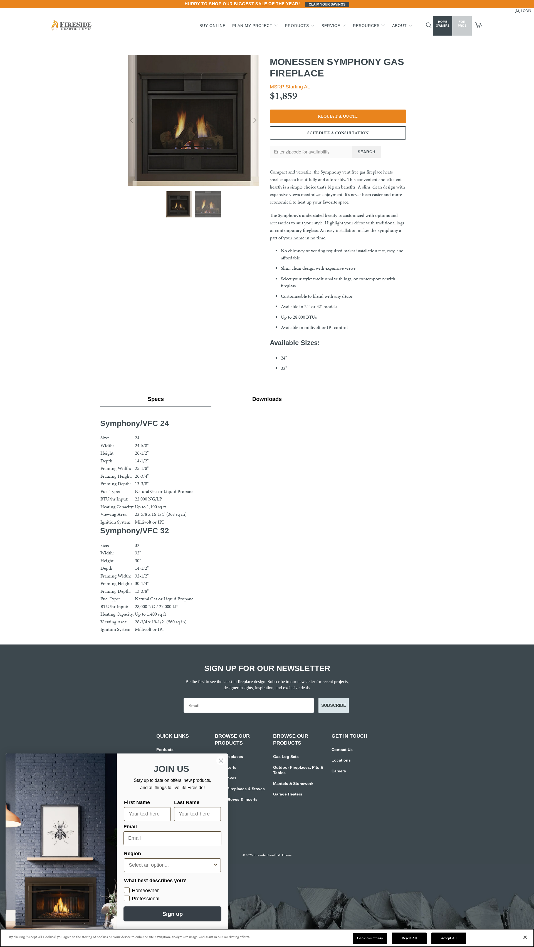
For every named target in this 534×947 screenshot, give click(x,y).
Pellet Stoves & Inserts (236, 799)
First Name (137, 802)
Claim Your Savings (327, 4)
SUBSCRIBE (333, 705)
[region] (267, 938)
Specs (156, 399)
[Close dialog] (221, 760)
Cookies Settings (370, 938)
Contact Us (342, 749)
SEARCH (366, 152)
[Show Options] (215, 865)
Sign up (172, 914)
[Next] (254, 120)
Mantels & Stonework (293, 783)
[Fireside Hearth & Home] (71, 26)
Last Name (186, 802)
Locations (341, 760)
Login (526, 11)
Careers (339, 771)
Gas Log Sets (286, 756)
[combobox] (171, 865)
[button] (255, 25)
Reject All (409, 938)
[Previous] (132, 120)
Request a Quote (338, 116)
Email (130, 826)
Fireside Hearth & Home (272, 855)
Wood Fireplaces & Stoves (240, 789)
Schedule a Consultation (338, 133)
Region (132, 853)
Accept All (449, 938)
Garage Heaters (287, 794)
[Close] (525, 937)
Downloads (267, 399)
